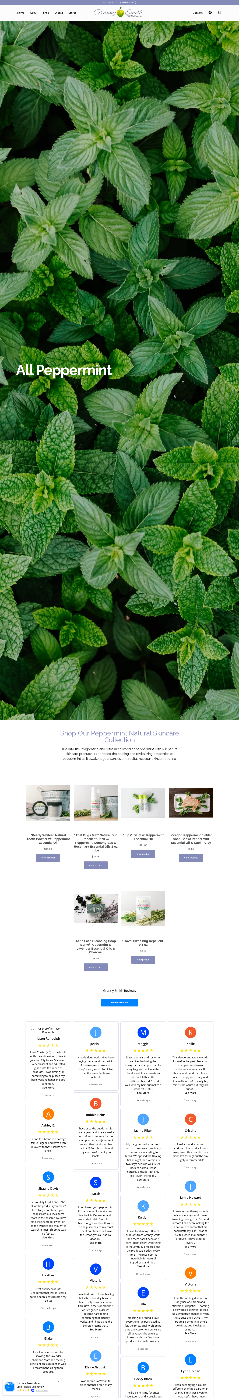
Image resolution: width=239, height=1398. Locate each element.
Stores (72, 12)
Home (20, 12)
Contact (198, 12)
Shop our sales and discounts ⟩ (119, 2)
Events (59, 12)
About (33, 12)
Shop (46, 12)
